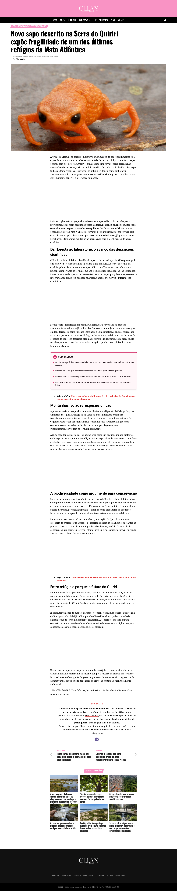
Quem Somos (88, 875)
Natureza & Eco (85, 20)
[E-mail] (97, 739)
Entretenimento (101, 20)
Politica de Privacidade (61, 875)
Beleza (62, 20)
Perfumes (72, 20)
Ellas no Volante (117, 20)
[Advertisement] (93, 200)
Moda (55, 20)
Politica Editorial (117, 875)
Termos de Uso (102, 875)
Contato (77, 875)
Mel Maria (20, 59)
